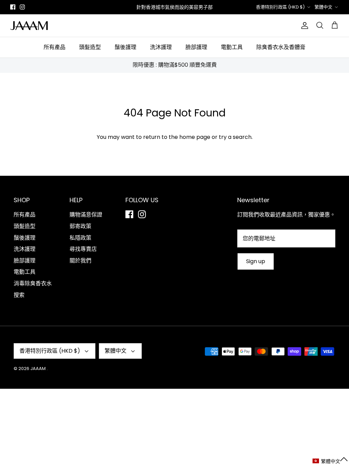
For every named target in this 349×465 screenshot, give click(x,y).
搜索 (19, 295)
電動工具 (232, 47)
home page (194, 137)
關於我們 (80, 260)
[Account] (303, 25)
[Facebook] (12, 7)
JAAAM (38, 368)
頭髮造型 (90, 47)
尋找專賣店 (83, 249)
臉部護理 (196, 47)
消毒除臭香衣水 (33, 283)
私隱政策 (80, 238)
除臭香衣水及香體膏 (280, 47)
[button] (330, 461)
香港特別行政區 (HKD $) (280, 7)
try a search (235, 137)
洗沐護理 (161, 47)
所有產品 (54, 47)
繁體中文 (323, 7)
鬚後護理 (125, 47)
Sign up (255, 261)
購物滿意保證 (86, 215)
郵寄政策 (80, 226)
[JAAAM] (29, 25)
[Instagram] (22, 7)
